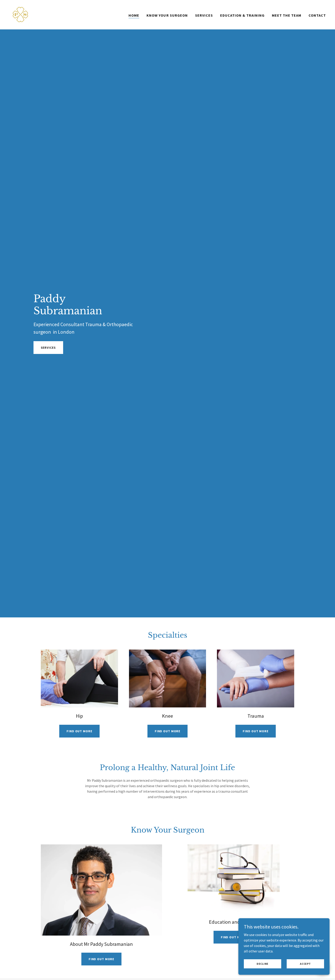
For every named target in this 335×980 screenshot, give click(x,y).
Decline (262, 963)
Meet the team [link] (286, 15)
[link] (20, 14)
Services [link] (204, 15)
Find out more (79, 731)
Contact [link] (317, 15)
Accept (305, 963)
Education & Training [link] (242, 15)
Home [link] (134, 15)
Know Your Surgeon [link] (167, 15)
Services (48, 348)
